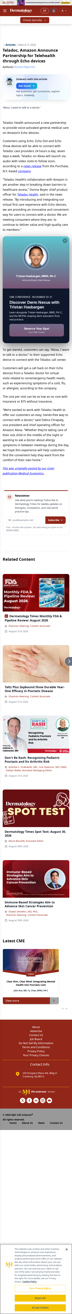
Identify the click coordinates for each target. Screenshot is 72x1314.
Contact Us (36, 1035)
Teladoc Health (27, 194)
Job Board (36, 1039)
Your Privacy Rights (40, 1288)
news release (32, 166)
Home (13, 1122)
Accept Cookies (40, 1307)
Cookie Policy (29, 1281)
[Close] (66, 1249)
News (41, 1122)
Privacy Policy (36, 1051)
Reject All (40, 1298)
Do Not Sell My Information (36, 1043)
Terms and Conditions (36, 1047)
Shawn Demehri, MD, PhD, (23, 911)
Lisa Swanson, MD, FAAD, (53, 767)
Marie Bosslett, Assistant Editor (26, 841)
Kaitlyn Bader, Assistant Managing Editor (29, 770)
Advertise (36, 1031)
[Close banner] (67, 4)
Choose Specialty (32, 20)
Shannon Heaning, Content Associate (29, 625)
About (36, 1027)
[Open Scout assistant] (54, 10)
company (24, 171)
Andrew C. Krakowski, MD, (23, 767)
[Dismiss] (65, 240)
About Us (27, 1122)
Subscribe (53, 520)
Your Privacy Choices (36, 1055)
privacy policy (12, 530)
